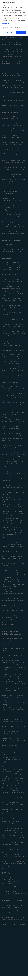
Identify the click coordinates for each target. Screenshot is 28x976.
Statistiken (13, 27)
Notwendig (5, 27)
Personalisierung (7, 28)
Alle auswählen (21, 32)
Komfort (20, 27)
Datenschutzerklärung (6, 23)
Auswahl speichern (9, 32)
